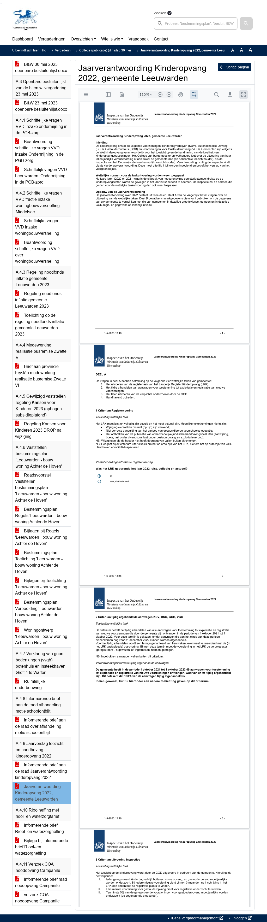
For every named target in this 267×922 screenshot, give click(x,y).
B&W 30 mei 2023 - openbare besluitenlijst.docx (41, 67)
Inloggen (240, 918)
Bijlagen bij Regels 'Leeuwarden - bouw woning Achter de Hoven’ (41, 537)
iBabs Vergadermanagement (195, 918)
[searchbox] (196, 23)
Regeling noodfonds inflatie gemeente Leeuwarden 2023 (38, 299)
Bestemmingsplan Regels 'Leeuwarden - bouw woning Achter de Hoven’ (41, 515)
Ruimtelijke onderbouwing (30, 684)
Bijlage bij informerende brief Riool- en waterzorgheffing (41, 846)
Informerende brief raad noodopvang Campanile (41, 882)
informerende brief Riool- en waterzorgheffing (39, 828)
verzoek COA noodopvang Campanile (37, 897)
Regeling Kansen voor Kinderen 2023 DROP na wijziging (40, 430)
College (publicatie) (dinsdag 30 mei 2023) (109, 50)
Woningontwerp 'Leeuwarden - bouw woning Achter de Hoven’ (41, 636)
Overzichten (82, 39)
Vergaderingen (51, 39)
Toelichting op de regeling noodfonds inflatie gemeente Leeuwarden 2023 (39, 324)
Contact (161, 39)
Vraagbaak (139, 39)
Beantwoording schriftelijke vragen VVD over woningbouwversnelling (37, 251)
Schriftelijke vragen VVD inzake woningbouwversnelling (37, 227)
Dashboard (22, 39)
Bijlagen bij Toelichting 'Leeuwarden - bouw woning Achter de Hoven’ (41, 586)
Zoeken (160, 13)
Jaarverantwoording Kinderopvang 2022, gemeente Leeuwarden (38, 792)
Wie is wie (110, 39)
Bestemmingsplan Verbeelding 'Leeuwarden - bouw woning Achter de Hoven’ (40, 611)
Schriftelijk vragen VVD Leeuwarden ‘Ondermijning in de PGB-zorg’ (41, 175)
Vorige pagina (237, 67)
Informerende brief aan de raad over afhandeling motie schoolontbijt (40, 726)
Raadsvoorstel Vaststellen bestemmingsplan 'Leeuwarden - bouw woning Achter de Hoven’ (41, 487)
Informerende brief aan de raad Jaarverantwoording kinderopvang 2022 (41, 771)
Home (46, 50)
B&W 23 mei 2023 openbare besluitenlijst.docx (41, 106)
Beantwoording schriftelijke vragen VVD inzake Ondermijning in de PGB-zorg (39, 151)
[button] (246, 23)
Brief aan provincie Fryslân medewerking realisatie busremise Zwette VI (40, 375)
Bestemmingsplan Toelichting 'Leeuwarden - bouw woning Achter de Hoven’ (39, 562)
